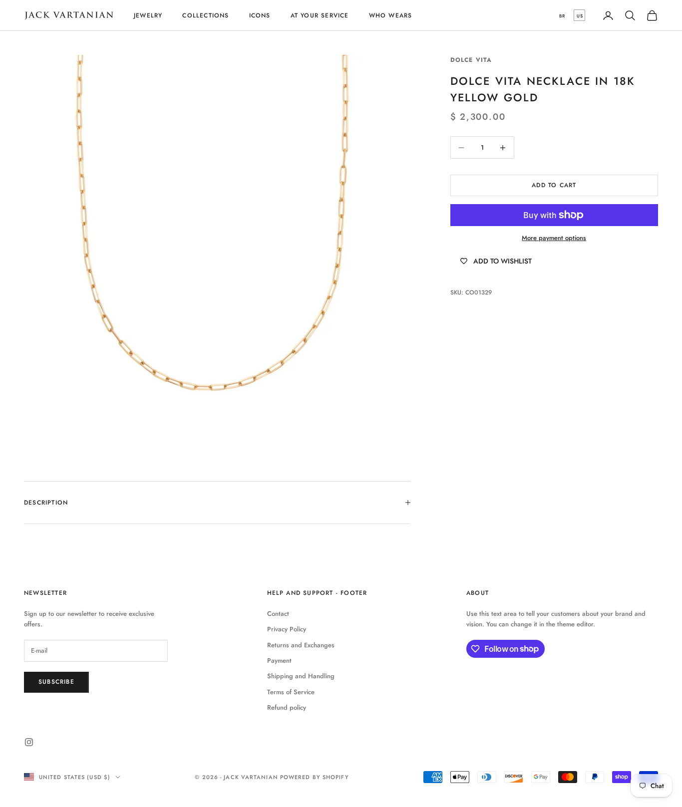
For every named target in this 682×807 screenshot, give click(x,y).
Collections (205, 15)
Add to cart (554, 185)
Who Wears (390, 15)
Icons (260, 15)
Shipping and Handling (301, 676)
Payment (279, 660)
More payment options (554, 238)
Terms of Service (291, 692)
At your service (320, 15)
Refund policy (286, 707)
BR (562, 15)
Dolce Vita (471, 59)
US (580, 15)
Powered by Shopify (314, 777)
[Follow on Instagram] (29, 742)
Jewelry (148, 15)
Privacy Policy (286, 629)
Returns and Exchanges (301, 645)
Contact (278, 613)
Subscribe (56, 681)
